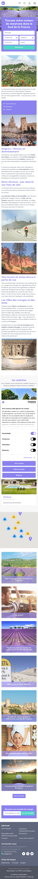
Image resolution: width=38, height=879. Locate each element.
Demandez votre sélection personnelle (9, 835)
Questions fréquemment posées (27, 830)
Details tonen (28, 457)
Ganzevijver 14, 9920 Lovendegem (19, 871)
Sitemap (30, 877)
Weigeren (19, 475)
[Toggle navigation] (35, 3)
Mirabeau (7, 497)
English (23, 863)
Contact (4, 838)
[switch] (33, 439)
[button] (25, 3)
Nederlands (5, 863)
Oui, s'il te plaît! (27, 813)
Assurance (23, 834)
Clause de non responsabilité (15, 877)
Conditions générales (19, 875)
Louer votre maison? (26, 838)
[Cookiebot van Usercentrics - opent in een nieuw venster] (28, 402)
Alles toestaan (19, 463)
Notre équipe (6, 829)
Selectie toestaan (19, 469)
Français (15, 863)
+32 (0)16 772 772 (10, 852)
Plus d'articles (19, 796)
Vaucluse (8, 33)
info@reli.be (7, 854)
